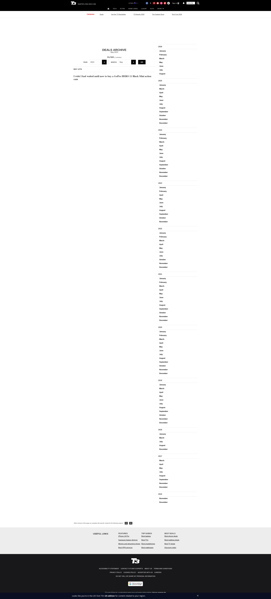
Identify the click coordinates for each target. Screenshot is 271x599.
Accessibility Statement (109, 568)
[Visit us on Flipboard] (165, 3)
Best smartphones (148, 544)
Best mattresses (147, 548)
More (159, 9)
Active (122, 9)
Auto (152, 9)
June (161, 66)
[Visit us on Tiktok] (168, 3)
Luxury (144, 9)
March (161, 58)
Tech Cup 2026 (177, 14)
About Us (148, 568)
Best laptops (146, 536)
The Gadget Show (158, 14)
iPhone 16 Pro (123, 536)
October (162, 115)
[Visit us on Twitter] (150, 3)
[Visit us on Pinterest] (154, 3)
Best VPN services (125, 548)
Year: (85, 62)
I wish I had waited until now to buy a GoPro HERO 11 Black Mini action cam (112, 77)
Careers (157, 572)
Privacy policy (116, 572)
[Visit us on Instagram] (161, 3)
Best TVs (144, 540)
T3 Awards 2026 (138, 14)
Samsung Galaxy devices (128, 540)
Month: (114, 62)
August (162, 74)
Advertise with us (145, 572)
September (163, 112)
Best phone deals (171, 536)
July (161, 70)
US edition (110, 596)
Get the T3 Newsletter (118, 14)
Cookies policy (130, 572)
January (162, 51)
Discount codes (170, 548)
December (163, 123)
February (163, 55)
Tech (115, 9)
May (161, 62)
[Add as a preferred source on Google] (135, 583)
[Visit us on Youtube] (157, 3)
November (163, 119)
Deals (102, 14)
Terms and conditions (163, 568)
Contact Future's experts (132, 568)
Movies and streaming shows (129, 544)
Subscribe (190, 3)
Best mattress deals (172, 540)
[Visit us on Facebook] (147, 3)
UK (131, 523)
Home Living (133, 9)
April (161, 93)
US (126, 523)
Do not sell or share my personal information (135, 576)
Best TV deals (170, 544)
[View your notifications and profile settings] (184, 3)
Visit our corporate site (159, 592)
